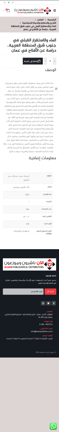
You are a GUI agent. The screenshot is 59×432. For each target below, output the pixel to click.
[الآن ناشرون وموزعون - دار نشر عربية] (38, 10)
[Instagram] (5, 2)
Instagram (43, 303)
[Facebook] (13, 2)
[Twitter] (9, 2)
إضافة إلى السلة (31, 61)
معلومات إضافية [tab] (42, 158)
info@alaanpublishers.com (42, 331)
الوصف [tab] (50, 70)
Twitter (48, 303)
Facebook (54, 303)
